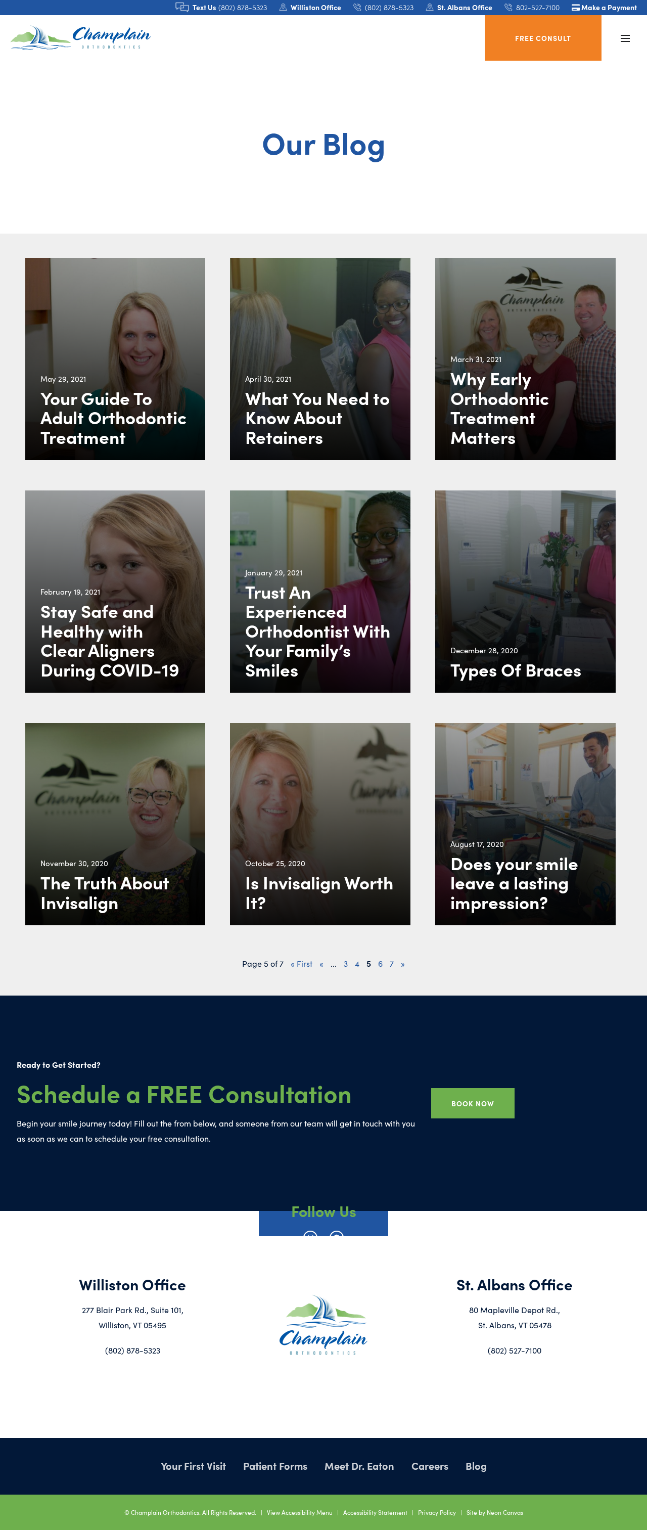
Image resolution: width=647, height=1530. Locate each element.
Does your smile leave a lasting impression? (514, 882)
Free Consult (543, 38)
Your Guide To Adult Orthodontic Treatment (113, 417)
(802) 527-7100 (514, 1350)
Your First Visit (193, 1465)
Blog (476, 1465)
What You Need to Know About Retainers (317, 417)
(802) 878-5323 (132, 1350)
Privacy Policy (437, 1512)
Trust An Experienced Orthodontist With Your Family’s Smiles (317, 630)
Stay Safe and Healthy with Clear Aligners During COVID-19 (109, 640)
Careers (429, 1465)
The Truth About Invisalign (104, 891)
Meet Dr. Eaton (359, 1465)
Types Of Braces (515, 669)
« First (301, 963)
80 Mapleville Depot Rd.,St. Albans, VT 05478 (514, 1317)
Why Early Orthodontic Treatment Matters (499, 407)
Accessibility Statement (375, 1512)
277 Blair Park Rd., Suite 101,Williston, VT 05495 (132, 1317)
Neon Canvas (505, 1512)
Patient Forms (275, 1465)
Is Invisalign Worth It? (319, 891)
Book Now (472, 1103)
